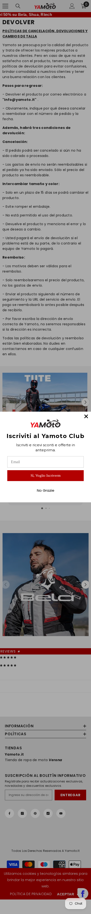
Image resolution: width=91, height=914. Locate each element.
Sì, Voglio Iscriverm (46, 475)
